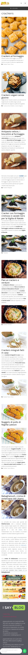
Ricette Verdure (7, 324)
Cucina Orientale (17, 578)
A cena (5, 576)
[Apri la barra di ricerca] (21, 3)
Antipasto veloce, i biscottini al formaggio (12, 132)
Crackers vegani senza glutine (12, 96)
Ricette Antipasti (7, 187)
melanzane (23, 545)
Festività (5, 253)
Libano (20, 530)
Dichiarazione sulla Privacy (10, 616)
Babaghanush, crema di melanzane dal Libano (13, 497)
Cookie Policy (6, 614)
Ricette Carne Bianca (8, 468)
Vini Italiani (23, 582)
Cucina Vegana (19, 106)
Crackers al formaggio (12, 56)
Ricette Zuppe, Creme (14, 582)
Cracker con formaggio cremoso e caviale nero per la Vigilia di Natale (13, 216)
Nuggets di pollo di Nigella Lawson (11, 423)
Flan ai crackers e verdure (10, 281)
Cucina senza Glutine (8, 106)
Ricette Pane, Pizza (8, 64)
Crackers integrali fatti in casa (12, 351)
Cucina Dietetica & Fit (7, 578)
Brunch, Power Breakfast (19, 576)
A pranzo (10, 576)
